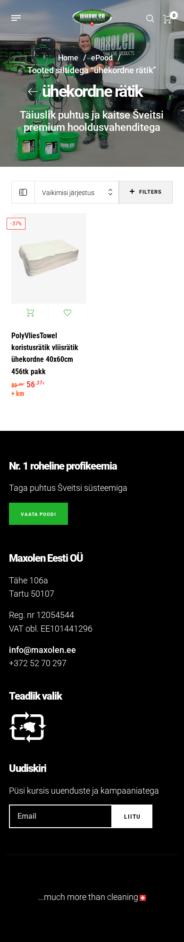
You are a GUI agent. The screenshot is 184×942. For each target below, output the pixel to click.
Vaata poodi (38, 514)
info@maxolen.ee (42, 650)
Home (68, 57)
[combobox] (77, 192)
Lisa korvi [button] (30, 312)
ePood (102, 57)
